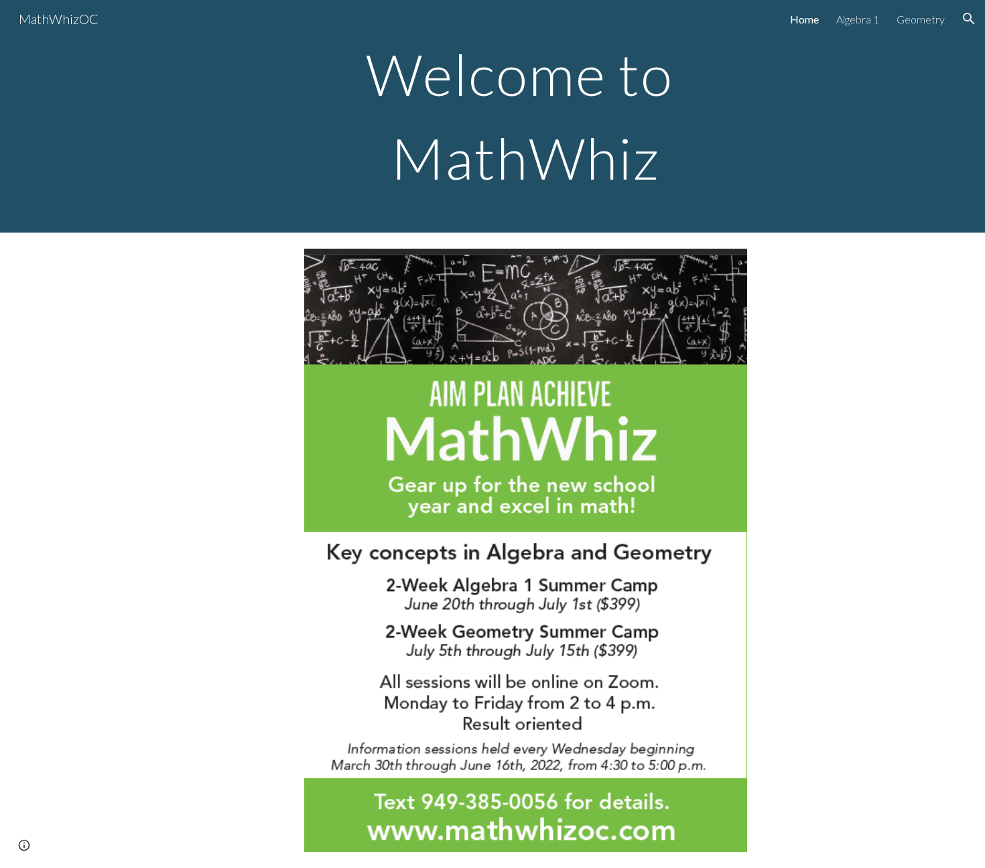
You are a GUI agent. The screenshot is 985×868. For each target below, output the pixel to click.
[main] (525, 116)
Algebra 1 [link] (857, 19)
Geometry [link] (921, 19)
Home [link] (804, 19)
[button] (969, 19)
